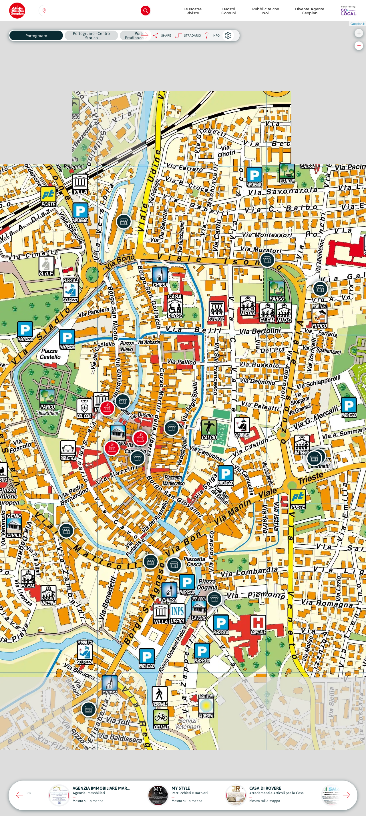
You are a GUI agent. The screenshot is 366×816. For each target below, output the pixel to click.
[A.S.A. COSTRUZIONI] (171, 428)
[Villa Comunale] (107, 408)
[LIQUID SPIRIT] (122, 401)
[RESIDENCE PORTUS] (214, 599)
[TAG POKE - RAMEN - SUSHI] (267, 259)
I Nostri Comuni (228, 11)
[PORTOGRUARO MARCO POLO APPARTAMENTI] (88, 709)
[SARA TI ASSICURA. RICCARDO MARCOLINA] (314, 458)
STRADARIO (192, 35)
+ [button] (359, 33)
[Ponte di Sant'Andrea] (111, 448)
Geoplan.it (358, 23)
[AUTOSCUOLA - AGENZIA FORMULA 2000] (320, 288)
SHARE (166, 35)
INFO (210, 37)
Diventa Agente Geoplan (309, 11)
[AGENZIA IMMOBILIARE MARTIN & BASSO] (150, 561)
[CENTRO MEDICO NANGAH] (123, 221)
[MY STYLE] (137, 458)
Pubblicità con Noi (265, 11)
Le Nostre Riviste (193, 11)
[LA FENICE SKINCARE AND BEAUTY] (174, 565)
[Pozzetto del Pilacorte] (140, 438)
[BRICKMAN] (66, 530)
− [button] (359, 45)
